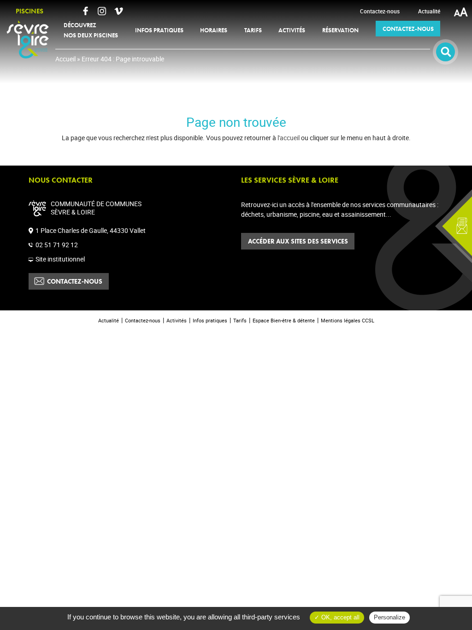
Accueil (65, 58)
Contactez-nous (74, 281)
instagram (102, 11)
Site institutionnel (60, 259)
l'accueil (288, 137)
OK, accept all (339, 617)
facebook (85, 11)
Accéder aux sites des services (298, 241)
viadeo (118, 11)
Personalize (389, 617)
